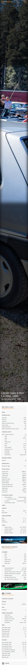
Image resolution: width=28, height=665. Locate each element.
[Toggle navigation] (25, 1)
